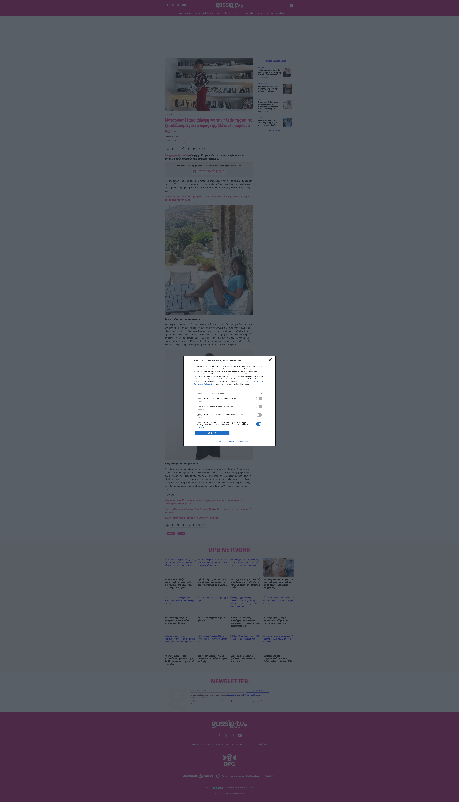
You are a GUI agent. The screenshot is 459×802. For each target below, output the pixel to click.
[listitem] (229, 393)
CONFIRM (212, 433)
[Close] (271, 360)
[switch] (259, 398)
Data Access (229, 441)
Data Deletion (216, 441)
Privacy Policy (243, 441)
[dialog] (229, 401)
